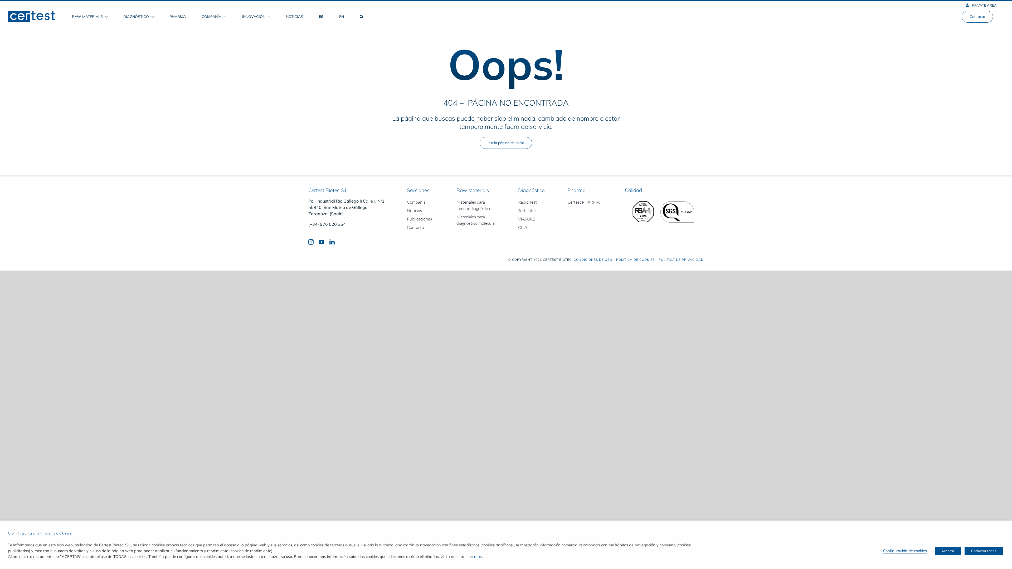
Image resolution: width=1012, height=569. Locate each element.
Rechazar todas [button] (983, 551)
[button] (361, 16)
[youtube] (321, 242)
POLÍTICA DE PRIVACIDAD (681, 260)
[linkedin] (332, 242)
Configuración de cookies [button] (905, 550)
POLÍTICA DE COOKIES (635, 260)
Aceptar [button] (947, 551)
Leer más (473, 556)
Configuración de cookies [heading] (40, 533)
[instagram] (311, 242)
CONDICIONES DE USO (593, 260)
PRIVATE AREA (984, 5)
